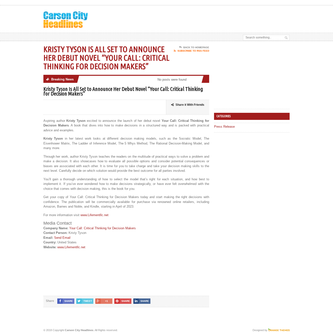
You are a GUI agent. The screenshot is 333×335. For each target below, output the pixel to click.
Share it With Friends (190, 104)
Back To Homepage (196, 47)
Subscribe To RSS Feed (193, 50)
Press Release (224, 126)
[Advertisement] (233, 17)
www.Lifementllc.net (94, 215)
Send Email (62, 237)
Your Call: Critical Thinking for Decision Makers (102, 228)
